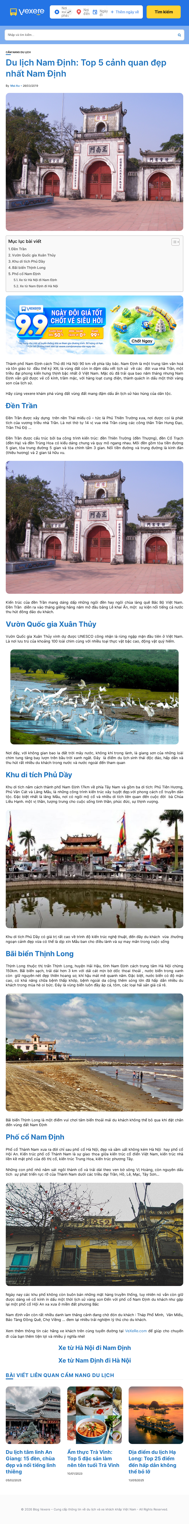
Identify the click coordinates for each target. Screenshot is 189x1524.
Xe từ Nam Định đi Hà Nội (39, 286)
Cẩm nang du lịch (18, 52)
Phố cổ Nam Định (26, 274)
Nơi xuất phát (65, 11)
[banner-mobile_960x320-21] (94, 324)
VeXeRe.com (136, 1331)
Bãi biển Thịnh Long (28, 267)
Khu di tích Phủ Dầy (28, 261)
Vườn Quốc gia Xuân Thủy (34, 255)
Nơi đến (86, 12)
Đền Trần (19, 249)
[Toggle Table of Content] (173, 242)
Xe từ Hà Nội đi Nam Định (38, 280)
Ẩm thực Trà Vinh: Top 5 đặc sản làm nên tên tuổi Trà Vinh (93, 1458)
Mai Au (15, 85)
